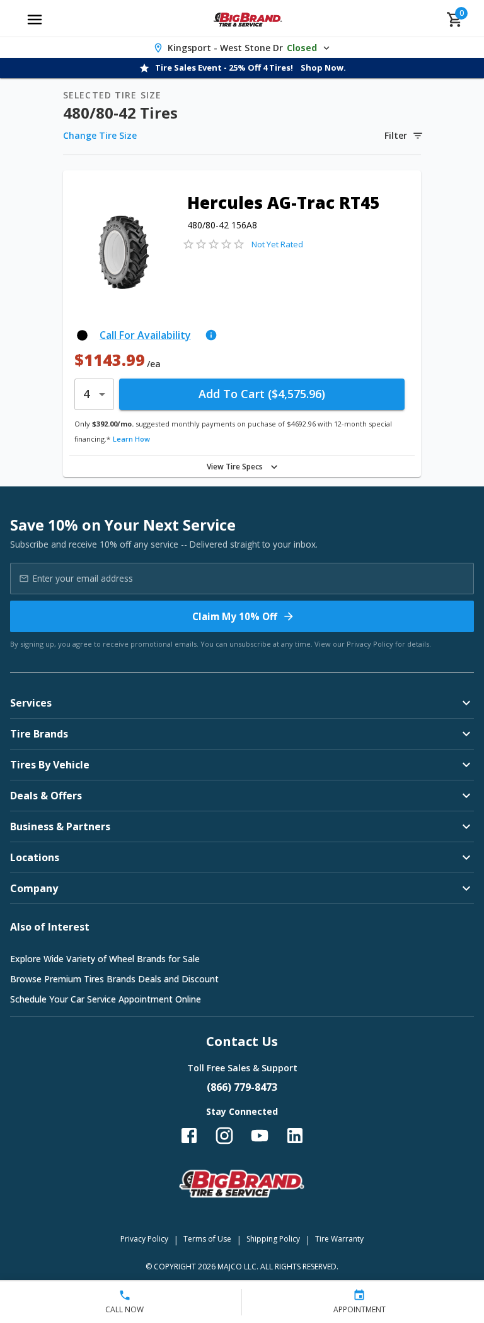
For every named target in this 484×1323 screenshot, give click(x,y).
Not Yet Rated (277, 244)
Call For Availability (145, 335)
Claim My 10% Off (234, 616)
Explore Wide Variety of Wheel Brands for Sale (105, 959)
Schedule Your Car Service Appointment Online (105, 999)
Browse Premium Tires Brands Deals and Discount (114, 979)
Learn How (131, 439)
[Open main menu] (34, 19)
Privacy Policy (370, 644)
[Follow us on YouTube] (260, 1136)
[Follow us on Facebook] (189, 1136)
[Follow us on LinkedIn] (295, 1136)
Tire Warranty (339, 1238)
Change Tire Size (100, 135)
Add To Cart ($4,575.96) (262, 393)
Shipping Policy (273, 1238)
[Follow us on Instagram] (224, 1136)
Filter (395, 135)
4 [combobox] (86, 393)
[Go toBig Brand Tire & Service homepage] (248, 19)
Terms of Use (207, 1238)
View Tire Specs (235, 466)
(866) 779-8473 (242, 1087)
